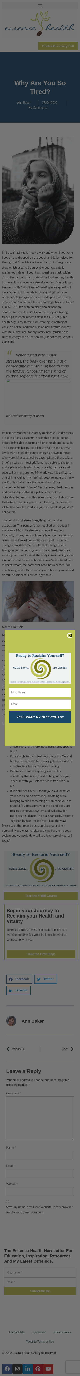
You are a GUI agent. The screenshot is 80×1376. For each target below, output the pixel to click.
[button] (69, 635)
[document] (40, 688)
